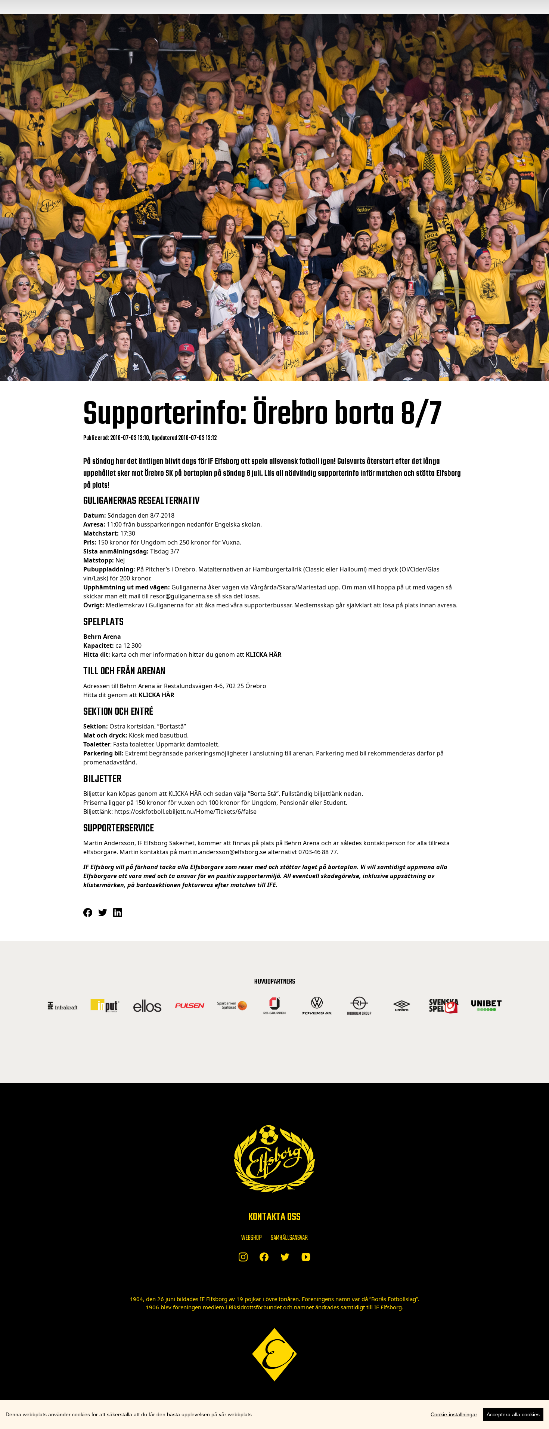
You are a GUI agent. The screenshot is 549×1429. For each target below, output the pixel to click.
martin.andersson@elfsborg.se (222, 852)
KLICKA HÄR (185, 793)
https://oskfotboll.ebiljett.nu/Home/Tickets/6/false (185, 811)
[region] (274, 1414)
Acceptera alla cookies (513, 1414)
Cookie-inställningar (454, 1414)
